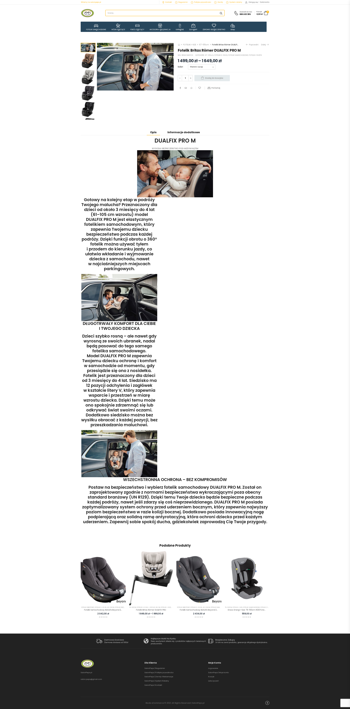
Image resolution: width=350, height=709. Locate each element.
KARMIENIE (180, 29)
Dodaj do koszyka (214, 78)
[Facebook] (180, 88)
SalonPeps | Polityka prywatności (159, 672)
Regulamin (183, 2)
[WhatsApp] (191, 88)
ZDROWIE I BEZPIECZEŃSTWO (214, 29)
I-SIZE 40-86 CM (154, 607)
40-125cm (110, 607)
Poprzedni (253, 44)
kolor (180, 66)
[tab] (153, 132)
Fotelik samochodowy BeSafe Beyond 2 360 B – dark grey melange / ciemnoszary (218, 609)
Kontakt (168, 2)
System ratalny (235, 2)
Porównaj (216, 88)
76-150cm (132, 607)
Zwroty (220, 2)
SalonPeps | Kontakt (153, 685)
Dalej (264, 44)
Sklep (233, 29)
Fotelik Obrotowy (87, 607)
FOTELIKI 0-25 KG (101, 607)
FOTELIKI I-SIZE (189, 44)
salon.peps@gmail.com (91, 679)
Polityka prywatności (202, 2)
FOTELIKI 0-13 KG (142, 607)
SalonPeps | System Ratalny (157, 681)
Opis (153, 132)
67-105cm (204, 44)
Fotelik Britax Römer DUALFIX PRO (151, 609)
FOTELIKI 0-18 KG (221, 55)
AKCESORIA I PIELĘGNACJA (160, 29)
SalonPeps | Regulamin (155, 668)
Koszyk (211, 677)
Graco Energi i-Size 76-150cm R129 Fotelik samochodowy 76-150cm (259, 609)
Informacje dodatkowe (183, 132)
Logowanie (213, 668)
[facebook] (267, 703)
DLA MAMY (193, 29)
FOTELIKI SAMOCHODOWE (96, 29)
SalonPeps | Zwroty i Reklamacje (159, 677)
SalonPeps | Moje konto (218, 672)
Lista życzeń (213, 681)
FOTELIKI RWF (119, 607)
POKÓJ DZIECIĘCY (137, 29)
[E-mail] (186, 88)
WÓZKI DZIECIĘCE (118, 29)
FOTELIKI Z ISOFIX (255, 55)
